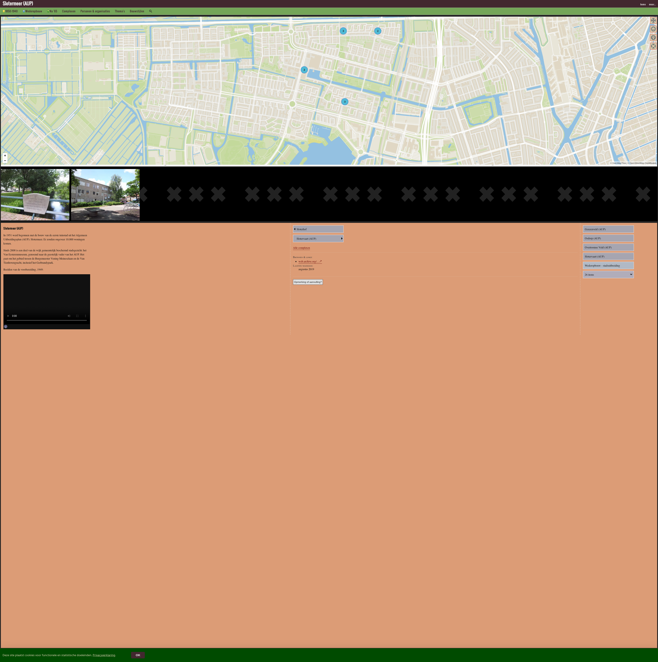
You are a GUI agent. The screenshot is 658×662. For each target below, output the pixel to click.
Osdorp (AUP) (593, 238)
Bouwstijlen (137, 11)
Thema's (120, 11)
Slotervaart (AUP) (306, 238)
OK (138, 655)
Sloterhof (302, 229)
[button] (653, 20)
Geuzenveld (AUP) (595, 229)
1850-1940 (11, 11)
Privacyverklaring (104, 655)
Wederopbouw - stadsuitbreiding (602, 265)
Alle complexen (301, 247)
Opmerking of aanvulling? (308, 282)
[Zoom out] (5, 160)
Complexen (69, 11)
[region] (329, 91)
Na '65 (53, 11)
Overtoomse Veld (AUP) (598, 247)
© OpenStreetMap (635, 162)
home (643, 4)
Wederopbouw (33, 11)
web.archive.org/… (308, 261)
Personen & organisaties (95, 11)
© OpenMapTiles (618, 162)
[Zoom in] (5, 155)
